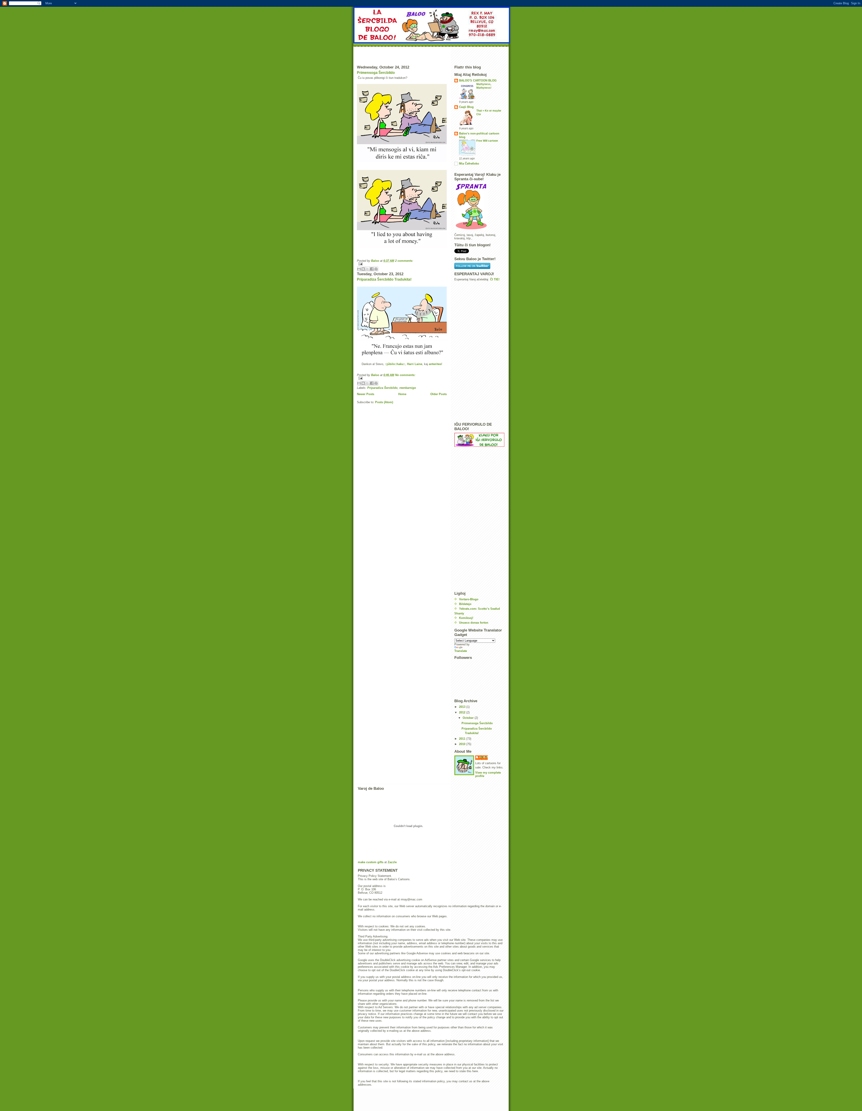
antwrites (435, 364)
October (469, 717)
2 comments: (404, 260)
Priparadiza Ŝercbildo (382, 387)
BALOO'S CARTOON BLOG (478, 80)
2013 (462, 706)
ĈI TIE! (494, 279)
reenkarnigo (407, 387)
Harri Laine (414, 364)
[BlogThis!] (363, 269)
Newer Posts (365, 394)
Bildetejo (465, 604)
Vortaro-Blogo (468, 599)
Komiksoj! (466, 618)
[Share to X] (367, 269)
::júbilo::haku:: (395, 364)
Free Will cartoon (487, 140)
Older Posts (438, 394)
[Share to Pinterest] (376, 269)
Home (402, 394)
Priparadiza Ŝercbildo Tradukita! (384, 279)
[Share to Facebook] (371, 269)
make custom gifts (370, 862)
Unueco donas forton (473, 622)
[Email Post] (402, 263)
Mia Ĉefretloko (469, 163)
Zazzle (392, 862)
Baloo (484, 757)
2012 (462, 712)
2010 (462, 744)
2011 (462, 738)
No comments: (405, 375)
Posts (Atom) (384, 402)
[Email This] (359, 269)
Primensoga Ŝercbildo (376, 73)
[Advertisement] (431, 55)
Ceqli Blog (466, 107)
